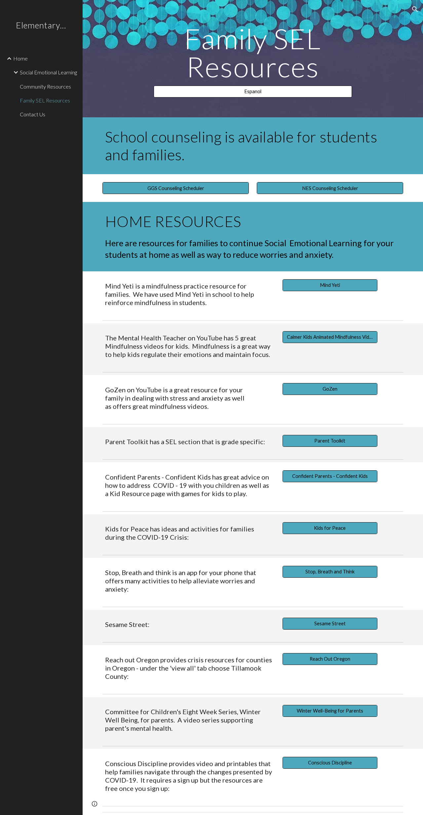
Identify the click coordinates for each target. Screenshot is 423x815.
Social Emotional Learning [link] (48, 72)
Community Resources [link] (45, 86)
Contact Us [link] (32, 114)
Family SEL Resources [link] (45, 100)
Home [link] (20, 58)
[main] (253, 53)
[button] (415, 9)
